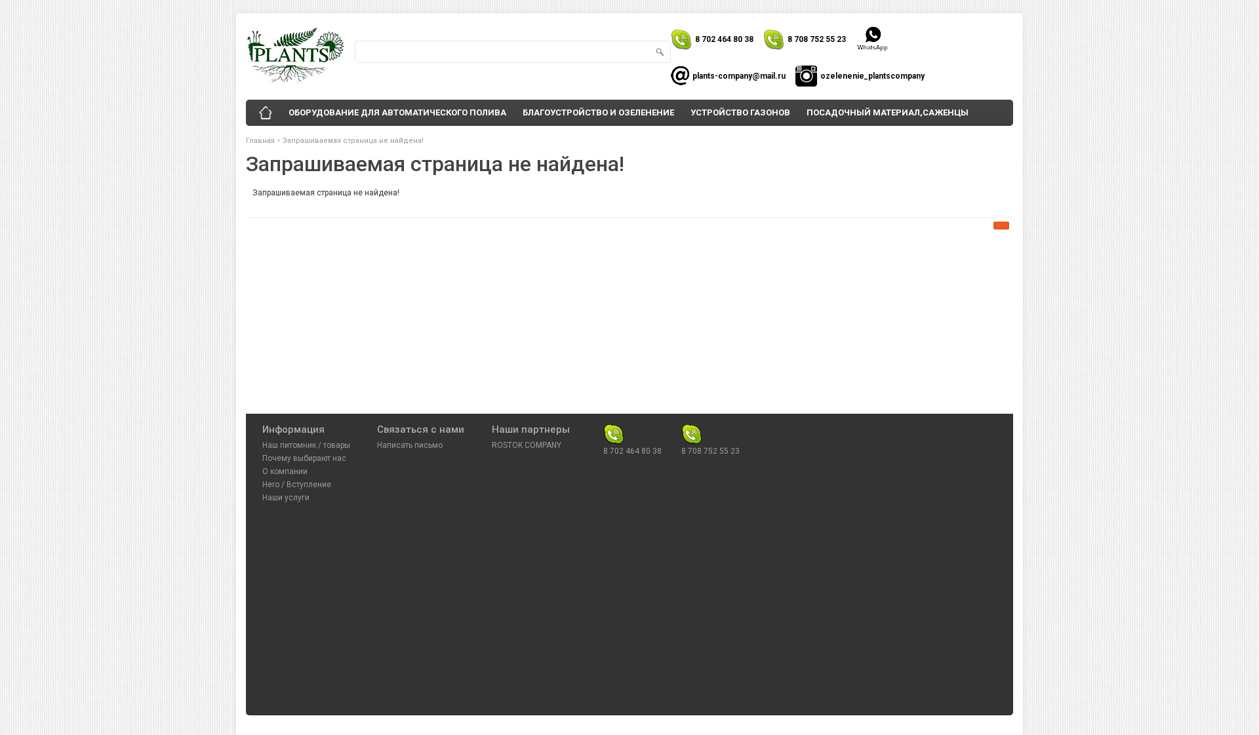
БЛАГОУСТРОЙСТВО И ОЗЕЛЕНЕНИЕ (598, 112)
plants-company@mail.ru (739, 76)
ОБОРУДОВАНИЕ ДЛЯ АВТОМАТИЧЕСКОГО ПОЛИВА (397, 112)
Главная (260, 140)
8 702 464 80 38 (724, 39)
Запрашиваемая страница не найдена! (353, 140)
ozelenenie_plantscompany (872, 76)
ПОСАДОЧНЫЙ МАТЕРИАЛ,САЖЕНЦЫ (888, 112)
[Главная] (265, 113)
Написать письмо (410, 445)
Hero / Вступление (296, 484)
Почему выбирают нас (304, 458)
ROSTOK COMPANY (526, 445)
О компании (285, 471)
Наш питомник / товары (306, 445)
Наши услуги (286, 497)
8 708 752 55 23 (817, 39)
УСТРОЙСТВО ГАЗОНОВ (740, 112)
